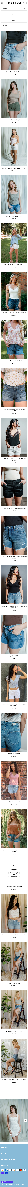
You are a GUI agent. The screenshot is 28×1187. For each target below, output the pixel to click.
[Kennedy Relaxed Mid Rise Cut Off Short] (14, 146)
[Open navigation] (3, 3)
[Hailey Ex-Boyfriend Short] (14, 872)
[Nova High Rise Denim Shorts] (14, 780)
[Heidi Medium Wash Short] (14, 339)
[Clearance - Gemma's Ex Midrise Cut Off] (14, 913)
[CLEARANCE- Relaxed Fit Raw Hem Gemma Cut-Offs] (14, 584)
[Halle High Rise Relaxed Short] (14, 194)
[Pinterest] (2, 1177)
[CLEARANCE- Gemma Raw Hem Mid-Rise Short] (14, 437)
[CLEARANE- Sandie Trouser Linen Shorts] (14, 486)
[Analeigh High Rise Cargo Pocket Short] (14, 291)
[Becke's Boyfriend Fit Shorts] (14, 1009)
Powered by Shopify (18, 1184)
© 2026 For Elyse (6, 1184)
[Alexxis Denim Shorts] (14, 732)
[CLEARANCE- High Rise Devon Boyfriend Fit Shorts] (14, 535)
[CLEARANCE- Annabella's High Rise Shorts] (14, 1058)
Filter (13, 20)
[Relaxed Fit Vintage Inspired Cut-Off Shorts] (14, 387)
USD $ (4, 1165)
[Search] (25, 9)
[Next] (25, 1120)
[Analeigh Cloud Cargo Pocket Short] (14, 243)
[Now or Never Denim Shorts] (14, 50)
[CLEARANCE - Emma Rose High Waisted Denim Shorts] (14, 682)
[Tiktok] (5, 1177)
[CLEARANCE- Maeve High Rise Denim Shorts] (14, 828)
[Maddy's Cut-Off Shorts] (14, 634)
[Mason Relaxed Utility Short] (14, 98)
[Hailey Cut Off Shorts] (14, 961)
